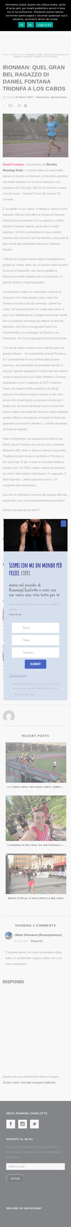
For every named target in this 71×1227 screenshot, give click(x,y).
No (30, 24)
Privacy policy (18, 675)
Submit (35, 664)
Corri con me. (15, 614)
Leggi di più (44, 24)
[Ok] (66, 15)
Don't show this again (24, 694)
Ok (21, 24)
